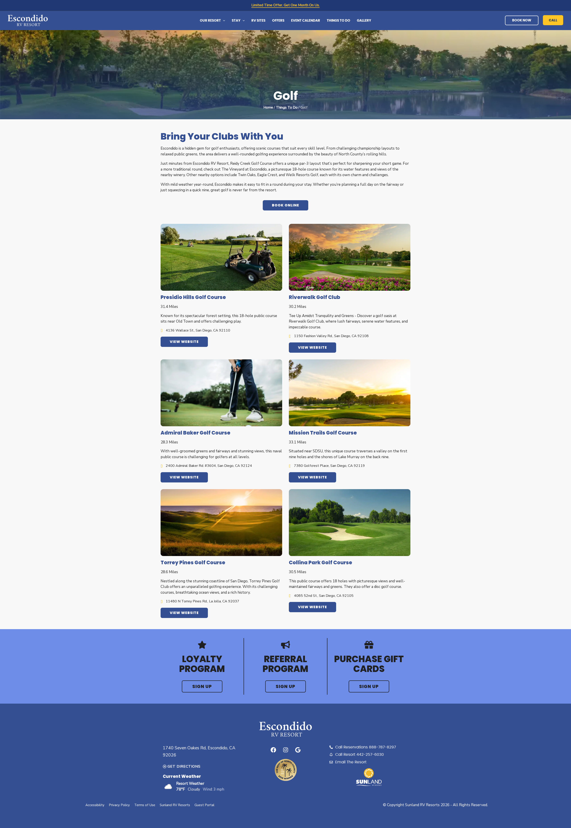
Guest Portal (204, 805)
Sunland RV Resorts (175, 805)
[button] (223, 20)
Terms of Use (144, 805)
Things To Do (287, 107)
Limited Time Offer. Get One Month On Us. (285, 5)
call (553, 20)
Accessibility (94, 805)
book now (521, 20)
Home (268, 107)
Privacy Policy (119, 805)
